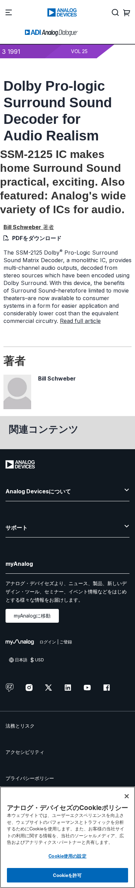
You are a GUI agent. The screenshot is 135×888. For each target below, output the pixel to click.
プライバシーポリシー (30, 778)
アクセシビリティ (25, 752)
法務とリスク (20, 726)
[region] (67, 837)
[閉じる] (126, 796)
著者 (28, 227)
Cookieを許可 (67, 875)
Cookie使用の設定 (67, 855)
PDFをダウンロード (37, 238)
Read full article (80, 320)
